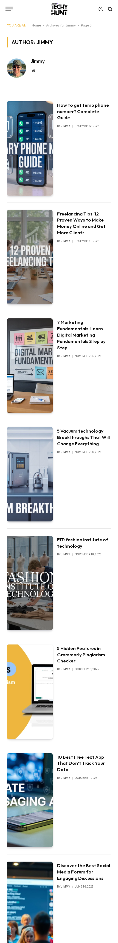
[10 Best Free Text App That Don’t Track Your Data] (30, 800)
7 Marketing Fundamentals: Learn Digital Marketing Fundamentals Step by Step (81, 334)
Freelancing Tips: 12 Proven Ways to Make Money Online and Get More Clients (81, 223)
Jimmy (38, 61)
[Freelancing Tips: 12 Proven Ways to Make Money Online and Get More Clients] (30, 257)
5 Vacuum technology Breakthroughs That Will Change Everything (83, 437)
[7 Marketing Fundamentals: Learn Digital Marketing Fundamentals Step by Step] (30, 365)
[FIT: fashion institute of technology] (30, 583)
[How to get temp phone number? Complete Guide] (30, 148)
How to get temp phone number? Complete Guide (83, 111)
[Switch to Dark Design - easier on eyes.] (100, 9)
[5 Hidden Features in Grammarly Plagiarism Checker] (30, 691)
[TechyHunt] (59, 9)
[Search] (110, 9)
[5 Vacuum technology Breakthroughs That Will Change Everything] (30, 474)
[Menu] (9, 9)
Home (36, 25)
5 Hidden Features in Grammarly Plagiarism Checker (81, 654)
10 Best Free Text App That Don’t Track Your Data (81, 763)
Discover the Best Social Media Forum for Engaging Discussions (83, 871)
